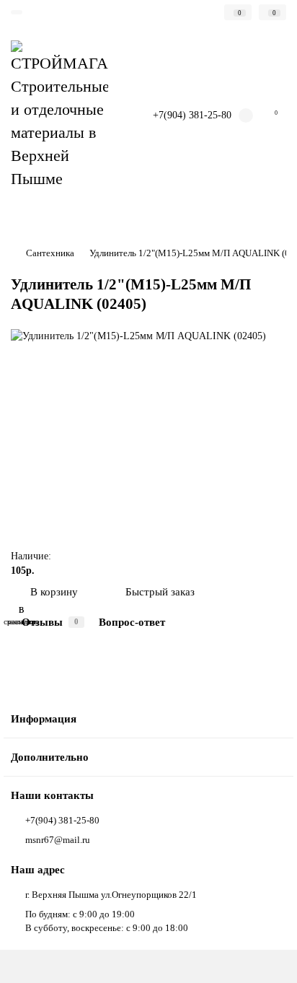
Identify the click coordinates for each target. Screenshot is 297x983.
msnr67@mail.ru (57, 839)
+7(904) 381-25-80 (192, 115)
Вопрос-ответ (132, 622)
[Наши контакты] (268, 958)
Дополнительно (50, 757)
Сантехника (50, 253)
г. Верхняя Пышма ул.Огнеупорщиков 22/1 (111, 894)
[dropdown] (16, 12)
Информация (43, 718)
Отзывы (50, 622)
